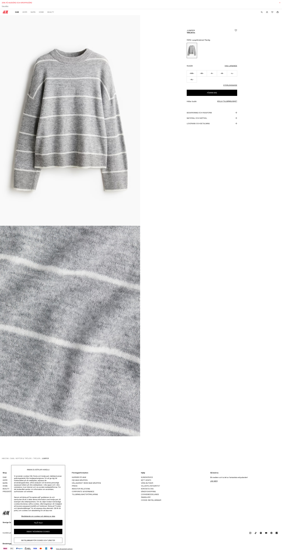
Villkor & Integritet (150, 486)
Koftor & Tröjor (23, 458)
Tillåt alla (38, 523)
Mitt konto (146, 480)
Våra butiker (147, 483)
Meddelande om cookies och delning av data (38, 516)
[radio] (192, 50)
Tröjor (36, 458)
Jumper (45, 458)
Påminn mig (212, 93)
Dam (17, 12)
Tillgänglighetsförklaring (85, 494)
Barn (33, 12)
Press (74, 486)
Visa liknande (231, 66)
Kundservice (147, 477)
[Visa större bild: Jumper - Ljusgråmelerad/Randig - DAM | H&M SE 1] (70, 120)
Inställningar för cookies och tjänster (38, 540)
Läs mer (214, 481)
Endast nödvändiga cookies (38, 531)
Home (41, 12)
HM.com (5, 458)
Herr (24, 12)
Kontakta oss (147, 489)
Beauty (50, 12)
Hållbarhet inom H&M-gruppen (86, 483)
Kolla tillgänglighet (227, 101)
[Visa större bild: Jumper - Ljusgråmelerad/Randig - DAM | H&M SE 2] (70, 331)
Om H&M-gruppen (79, 480)
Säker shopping (148, 491)
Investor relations (81, 489)
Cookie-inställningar (151, 500)
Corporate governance (83, 491)
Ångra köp (146, 497)
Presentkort (9, 491)
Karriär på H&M (79, 477)
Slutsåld (190, 66)
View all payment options (64, 549)
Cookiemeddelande (150, 494)
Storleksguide (230, 85)
